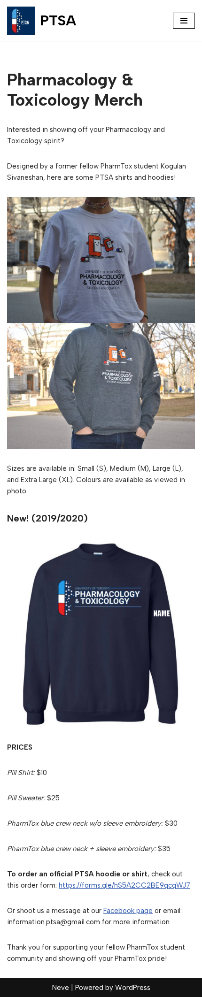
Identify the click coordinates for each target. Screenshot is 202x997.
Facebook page (128, 910)
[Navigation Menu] (184, 21)
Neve (60, 987)
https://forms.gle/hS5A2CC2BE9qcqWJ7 (124, 885)
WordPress (132, 987)
